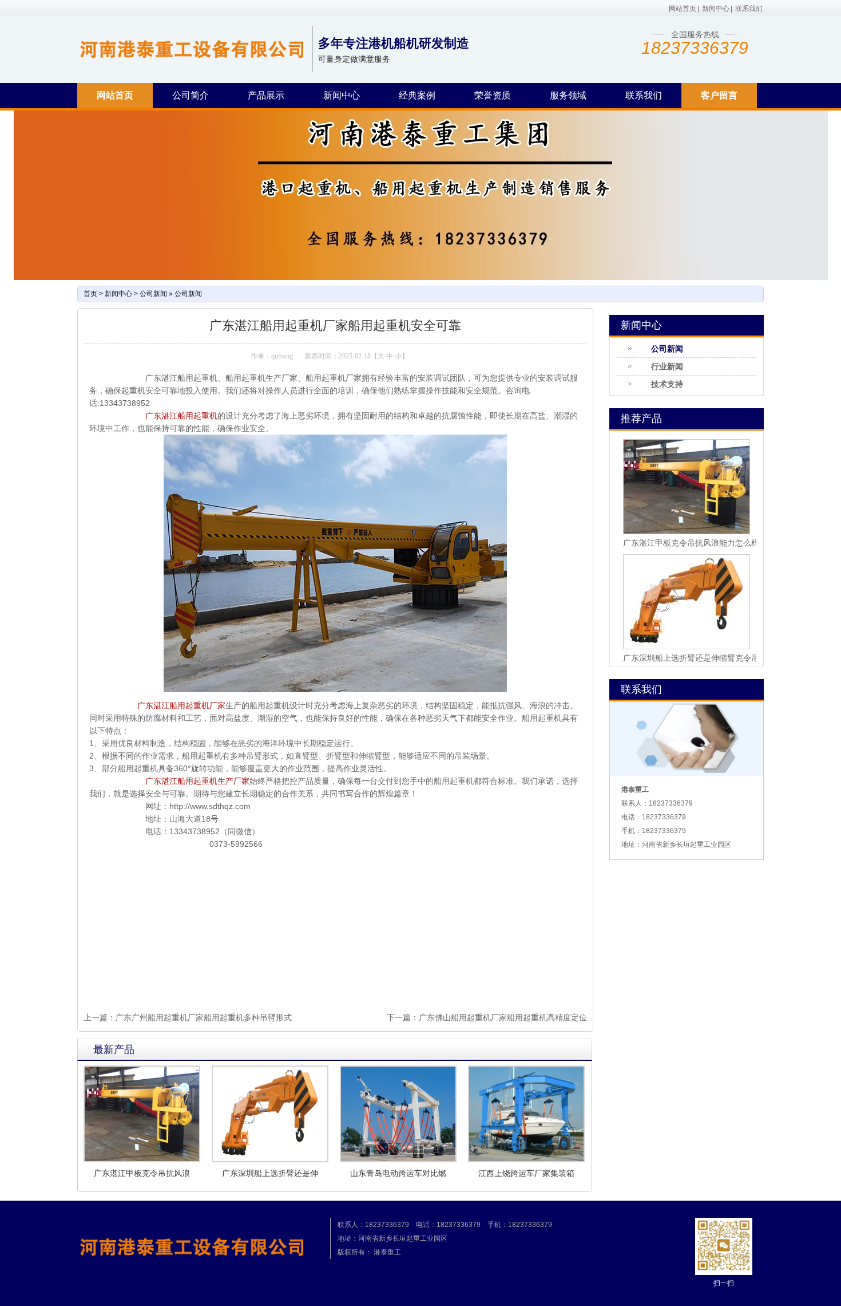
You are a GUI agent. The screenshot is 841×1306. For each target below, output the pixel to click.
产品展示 (266, 95)
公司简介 (190, 95)
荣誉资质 (492, 95)
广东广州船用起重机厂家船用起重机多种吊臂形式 (204, 1017)
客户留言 (719, 95)
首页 (90, 294)
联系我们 (749, 9)
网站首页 (682, 9)
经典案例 (417, 95)
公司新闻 (153, 294)
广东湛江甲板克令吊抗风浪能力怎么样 (691, 542)
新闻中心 (715, 9)
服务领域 (568, 95)
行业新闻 (667, 366)
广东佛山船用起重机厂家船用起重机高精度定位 (503, 1017)
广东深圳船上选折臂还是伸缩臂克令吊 (691, 657)
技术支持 (667, 384)
